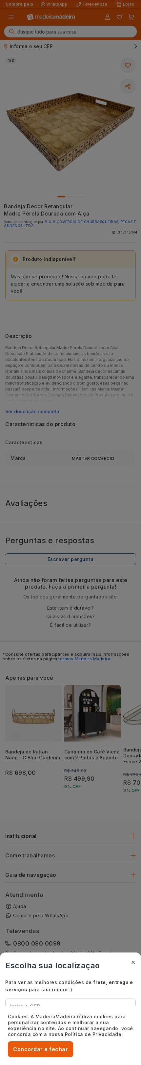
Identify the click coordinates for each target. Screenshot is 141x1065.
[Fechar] (133, 962)
